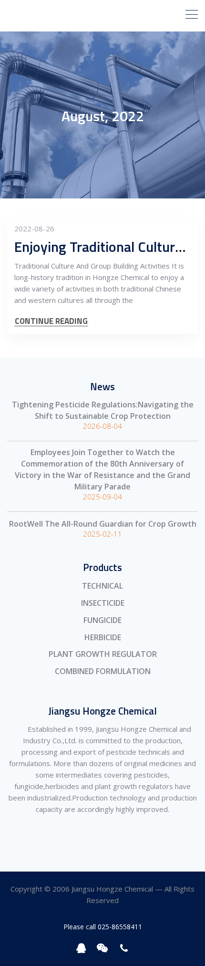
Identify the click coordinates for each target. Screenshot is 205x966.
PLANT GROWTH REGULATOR (103, 654)
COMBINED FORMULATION (103, 671)
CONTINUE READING (51, 321)
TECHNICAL (102, 586)
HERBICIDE (102, 637)
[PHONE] (124, 948)
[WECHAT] (103, 948)
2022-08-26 (34, 228)
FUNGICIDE (102, 620)
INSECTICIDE (102, 603)
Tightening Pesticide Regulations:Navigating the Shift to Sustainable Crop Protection (103, 410)
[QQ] (81, 948)
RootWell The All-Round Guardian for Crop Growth (102, 524)
